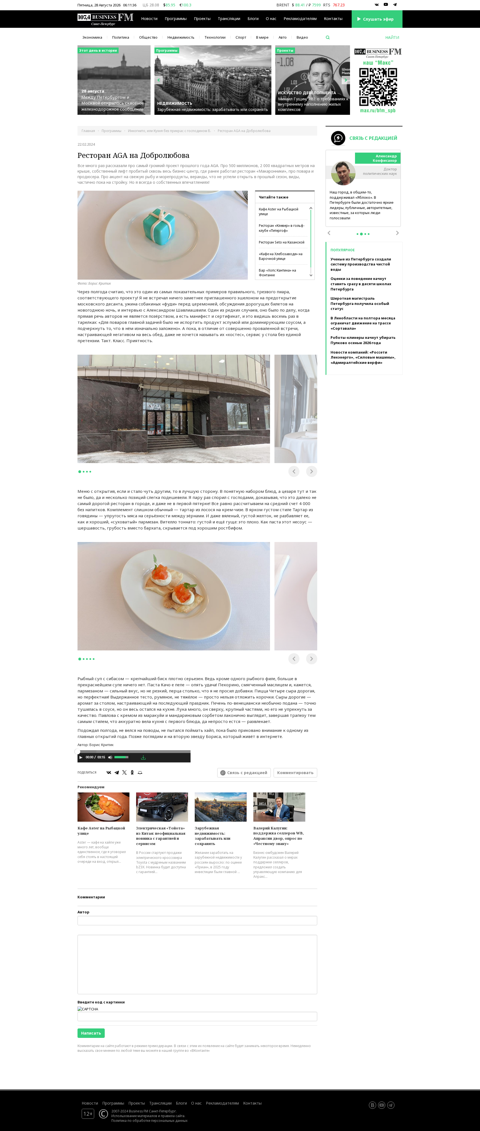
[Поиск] (328, 37)
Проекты (136, 1103)
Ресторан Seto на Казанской (281, 242)
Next (311, 471)
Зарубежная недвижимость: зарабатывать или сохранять (212, 836)
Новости (149, 18)
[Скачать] (143, 757)
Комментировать (295, 772)
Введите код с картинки (101, 1002)
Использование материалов (134, 1115)
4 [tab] (90, 472)
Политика (120, 37)
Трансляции (160, 1103)
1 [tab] (79, 471)
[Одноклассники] (132, 772)
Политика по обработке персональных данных (149, 1120)
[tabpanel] (173, 409)
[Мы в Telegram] (395, 4)
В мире (262, 37)
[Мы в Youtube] (385, 4)
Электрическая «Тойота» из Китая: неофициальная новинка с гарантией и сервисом (160, 836)
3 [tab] (87, 472)
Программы (176, 18)
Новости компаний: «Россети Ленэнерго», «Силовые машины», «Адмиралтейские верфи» (363, 357)
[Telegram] (116, 772)
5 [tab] (93, 659)
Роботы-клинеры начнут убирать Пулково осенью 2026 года (363, 340)
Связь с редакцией (247, 772)
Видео (302, 37)
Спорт (241, 37)
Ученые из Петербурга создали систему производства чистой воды (361, 264)
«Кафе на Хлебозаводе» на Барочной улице (280, 256)
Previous (293, 471)
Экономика (92, 37)
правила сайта (172, 1115)
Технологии (215, 37)
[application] (134, 758)
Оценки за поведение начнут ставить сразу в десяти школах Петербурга (361, 283)
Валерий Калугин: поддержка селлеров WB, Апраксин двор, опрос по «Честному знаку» (278, 836)
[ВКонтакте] (109, 772)
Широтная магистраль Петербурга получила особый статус (360, 303)
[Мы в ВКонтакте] (376, 4)
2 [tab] (83, 472)
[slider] (121, 756)
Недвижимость (181, 37)
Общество (148, 37)
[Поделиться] (135, 757)
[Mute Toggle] (110, 757)
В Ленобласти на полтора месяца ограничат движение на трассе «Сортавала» (363, 323)
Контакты (333, 18)
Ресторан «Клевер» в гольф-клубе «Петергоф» (281, 228)
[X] (124, 772)
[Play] (81, 757)
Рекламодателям (300, 18)
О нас (271, 18)
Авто (283, 37)
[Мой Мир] (140, 772)
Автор (83, 911)
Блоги (253, 18)
